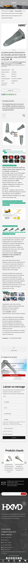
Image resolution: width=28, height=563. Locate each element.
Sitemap (5, 553)
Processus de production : (4, 83)
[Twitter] (11, 558)
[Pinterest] (18, 558)
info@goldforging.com (8, 547)
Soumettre (14, 437)
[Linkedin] (9, 558)
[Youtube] (14, 558)
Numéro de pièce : (5, 72)
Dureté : (3, 74)
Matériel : (3, 76)
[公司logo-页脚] (14, 505)
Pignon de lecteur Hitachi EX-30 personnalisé (19, 457)
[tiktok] (21, 558)
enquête (9, 90)
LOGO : (3, 80)
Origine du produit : (5, 69)
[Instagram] (16, 558)
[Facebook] (7, 558)
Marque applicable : (5, 78)
